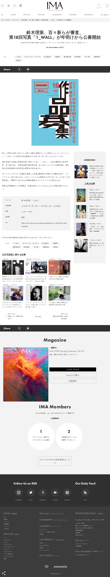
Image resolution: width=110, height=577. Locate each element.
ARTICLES (5, 259)
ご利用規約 (78, 546)
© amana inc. (55, 574)
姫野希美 (97, 57)
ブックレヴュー (8, 544)
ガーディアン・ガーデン (33, 57)
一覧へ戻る (37, 317)
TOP (2, 20)
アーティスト (43, 529)
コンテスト (15, 20)
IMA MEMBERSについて (82, 555)
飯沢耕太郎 (67, 57)
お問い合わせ (79, 535)
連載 (5, 558)
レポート (6, 542)
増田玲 (18, 60)
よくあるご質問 (79, 523)
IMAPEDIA (50, 526)
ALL (5, 517)
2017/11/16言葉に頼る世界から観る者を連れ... (60, 316)
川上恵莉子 (47, 57)
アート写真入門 (8, 554)
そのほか (6, 528)
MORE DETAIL (73, 369)
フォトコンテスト (45, 550)
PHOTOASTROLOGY (89, 513)
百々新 (87, 57)
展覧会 (6, 519)
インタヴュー (14, 259)
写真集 (41, 534)
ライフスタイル (8, 551)
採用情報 (77, 532)
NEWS (8, 20)
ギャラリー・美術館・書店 (47, 532)
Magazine (55, 340)
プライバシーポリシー (81, 544)
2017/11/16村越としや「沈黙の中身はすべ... (15, 316)
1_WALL (18, 57)
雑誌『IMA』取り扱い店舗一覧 (84, 528)
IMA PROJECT (52, 539)
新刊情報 (6, 524)
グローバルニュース (9, 547)
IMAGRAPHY (54, 519)
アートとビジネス (9, 556)
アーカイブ (36, 259)
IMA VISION (49, 555)
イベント (6, 521)
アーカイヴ (7, 549)
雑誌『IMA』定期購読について (84, 525)
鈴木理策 (78, 57)
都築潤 (57, 57)
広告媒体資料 (79, 530)
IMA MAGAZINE (44, 545)
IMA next (52, 513)
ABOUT (42, 543)
